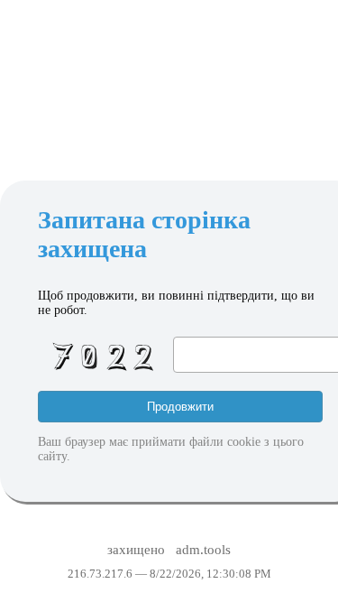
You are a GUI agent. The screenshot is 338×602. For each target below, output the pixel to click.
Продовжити (180, 406)
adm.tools (203, 549)
